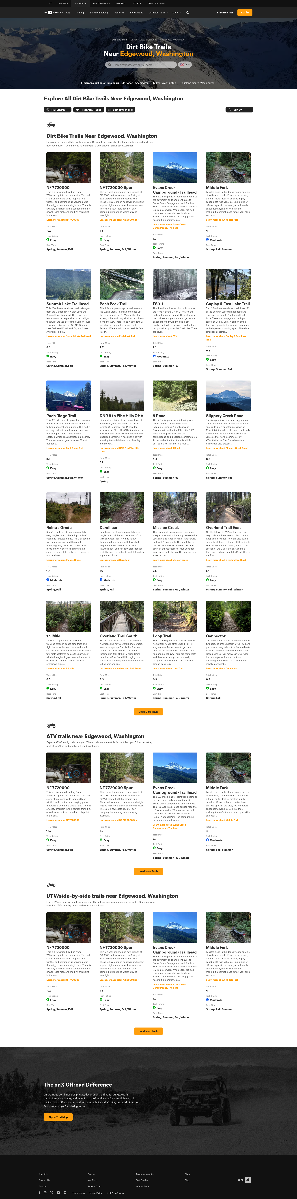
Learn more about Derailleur (122, 542)
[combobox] (143, 64)
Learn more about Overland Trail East (228, 542)
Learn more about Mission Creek (175, 542)
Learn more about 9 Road (175, 432)
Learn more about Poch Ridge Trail (68, 432)
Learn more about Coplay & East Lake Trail (228, 320)
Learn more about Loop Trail (175, 650)
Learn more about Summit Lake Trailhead (68, 320)
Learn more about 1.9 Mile (68, 650)
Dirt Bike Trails (119, 39)
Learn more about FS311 (175, 320)
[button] (57, 109)
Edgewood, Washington (135, 82)
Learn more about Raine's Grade (68, 542)
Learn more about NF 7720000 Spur (122, 206)
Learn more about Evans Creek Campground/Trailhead (175, 206)
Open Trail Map (58, 1117)
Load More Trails (148, 712)
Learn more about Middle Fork (228, 206)
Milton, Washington (164, 82)
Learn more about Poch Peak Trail (122, 320)
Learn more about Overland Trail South (122, 650)
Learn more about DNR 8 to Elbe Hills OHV (122, 432)
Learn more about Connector (228, 650)
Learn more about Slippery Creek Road (228, 432)
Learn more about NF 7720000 (68, 206)
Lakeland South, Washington (198, 82)
